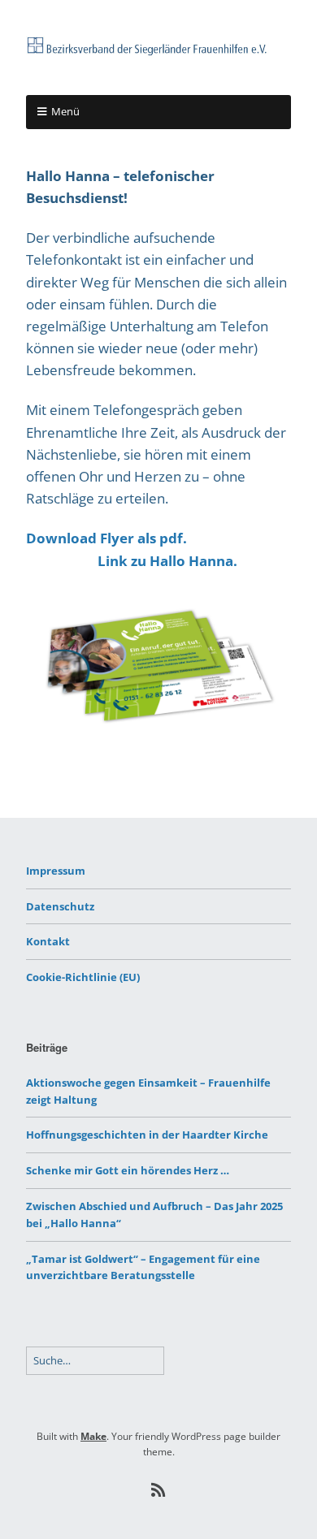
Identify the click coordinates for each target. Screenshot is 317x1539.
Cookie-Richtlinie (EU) (83, 977)
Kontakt (48, 941)
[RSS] (159, 1490)
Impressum (55, 870)
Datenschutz (60, 906)
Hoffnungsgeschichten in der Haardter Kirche (147, 1134)
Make (93, 1436)
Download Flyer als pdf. (106, 538)
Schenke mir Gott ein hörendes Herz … (127, 1170)
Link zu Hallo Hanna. (167, 560)
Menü (65, 111)
